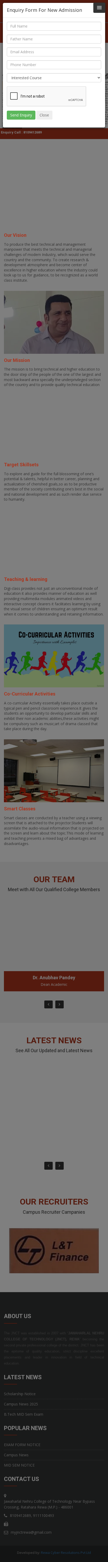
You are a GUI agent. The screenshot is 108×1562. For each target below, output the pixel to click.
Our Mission (17, 360)
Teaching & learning (25, 579)
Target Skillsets (21, 464)
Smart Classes (19, 808)
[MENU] (99, 8)
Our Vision (15, 235)
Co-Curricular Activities (29, 694)
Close (44, 115)
